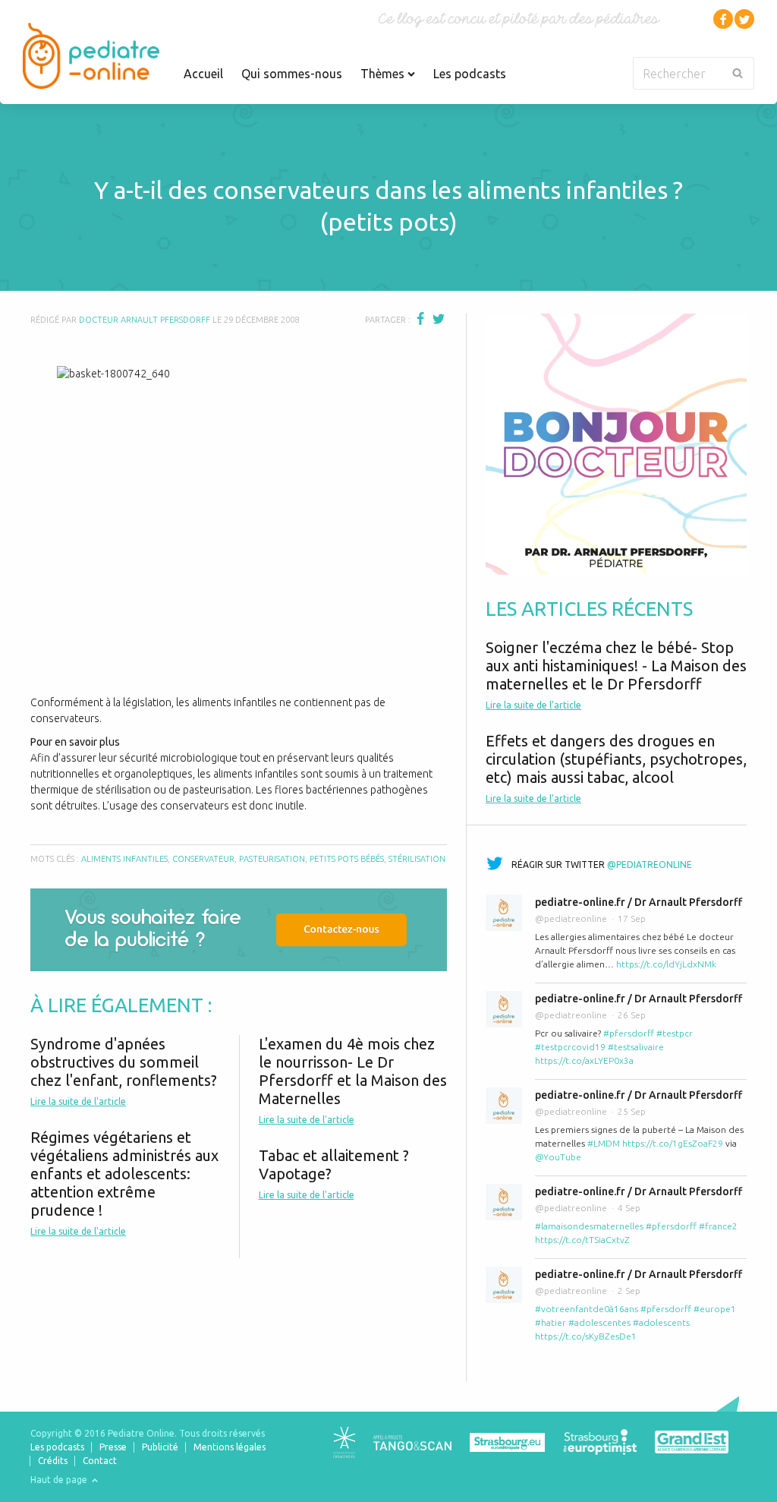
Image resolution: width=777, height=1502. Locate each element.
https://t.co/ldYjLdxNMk (666, 964)
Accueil (203, 73)
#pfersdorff (628, 1033)
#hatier (550, 1322)
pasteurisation (272, 858)
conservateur (203, 858)
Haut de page (60, 1480)
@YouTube (558, 1157)
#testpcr (674, 1033)
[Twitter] (744, 19)
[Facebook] (723, 19)
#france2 (718, 1226)
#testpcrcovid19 (570, 1047)
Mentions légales (229, 1447)
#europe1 (715, 1309)
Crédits (53, 1461)
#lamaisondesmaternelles (589, 1226)
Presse (113, 1447)
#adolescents (661, 1322)
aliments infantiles (124, 858)
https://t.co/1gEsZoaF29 (672, 1143)
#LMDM (603, 1143)
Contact (100, 1461)
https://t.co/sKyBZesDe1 (586, 1336)
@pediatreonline (649, 864)
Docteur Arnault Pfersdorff (144, 319)
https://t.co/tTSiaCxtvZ (582, 1240)
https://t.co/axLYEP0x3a (584, 1060)
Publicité (160, 1447)
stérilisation (416, 858)
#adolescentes (599, 1322)
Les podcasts (469, 73)
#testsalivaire (636, 1047)
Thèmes (383, 73)
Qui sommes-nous (291, 73)
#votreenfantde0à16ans (586, 1309)
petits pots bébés (347, 858)
